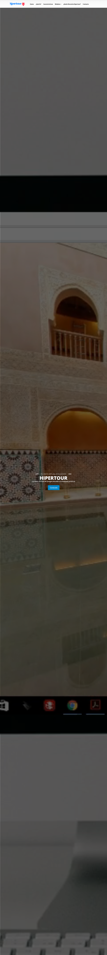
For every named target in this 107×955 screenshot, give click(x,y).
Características (48, 4)
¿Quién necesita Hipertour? (72, 4)
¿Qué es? (38, 4)
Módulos (57, 4)
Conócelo (53, 487)
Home (32, 4)
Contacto (86, 4)
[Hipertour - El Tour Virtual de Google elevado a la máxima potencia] (17, 4)
